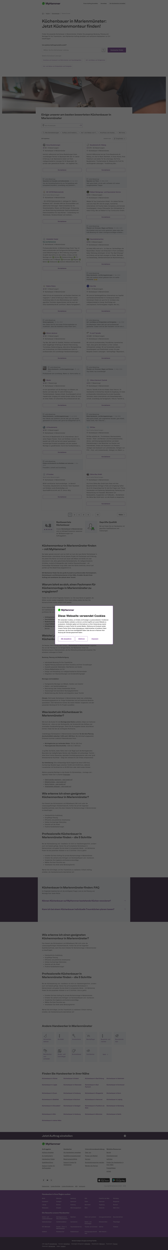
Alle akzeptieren (66, 639)
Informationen (80, 628)
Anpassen (95, 639)
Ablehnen (81, 639)
